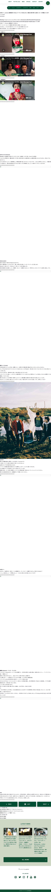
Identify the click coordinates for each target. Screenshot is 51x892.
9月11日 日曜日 (3, 818)
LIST (28, 804)
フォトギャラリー (18, 7)
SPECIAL (28, 1)
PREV (9, 804)
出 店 (34, 7)
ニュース (13, 7)
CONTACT (34, 1)
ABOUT (10, 1)
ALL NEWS (25, 859)
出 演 (30, 7)
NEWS (23, 1)
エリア (37, 7)
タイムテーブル (25, 7)
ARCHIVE (40, 1)
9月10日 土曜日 (3, 816)
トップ (9, 7)
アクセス (41, 7)
